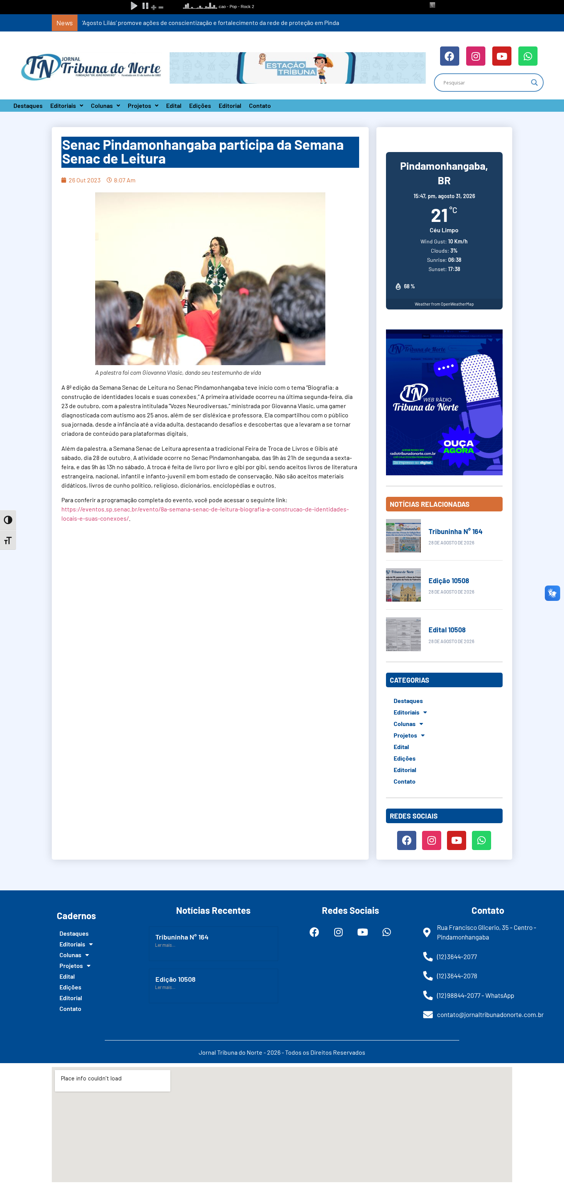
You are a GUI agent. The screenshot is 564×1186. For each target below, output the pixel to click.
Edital (173, 105)
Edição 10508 (449, 580)
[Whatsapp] (528, 56)
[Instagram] (475, 56)
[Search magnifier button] (534, 82)
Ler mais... (165, 945)
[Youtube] (501, 56)
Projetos (139, 105)
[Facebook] (449, 56)
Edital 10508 (447, 629)
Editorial (230, 105)
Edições (200, 105)
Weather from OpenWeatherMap (444, 303)
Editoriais (63, 105)
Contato (260, 105)
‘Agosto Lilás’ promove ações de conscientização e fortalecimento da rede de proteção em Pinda (210, 22)
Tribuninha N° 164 (456, 531)
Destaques (28, 105)
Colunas (102, 105)
